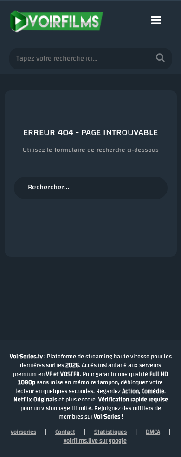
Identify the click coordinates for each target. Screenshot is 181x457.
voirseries (23, 432)
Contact (65, 432)
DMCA (153, 432)
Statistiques (110, 432)
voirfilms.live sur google (95, 440)
